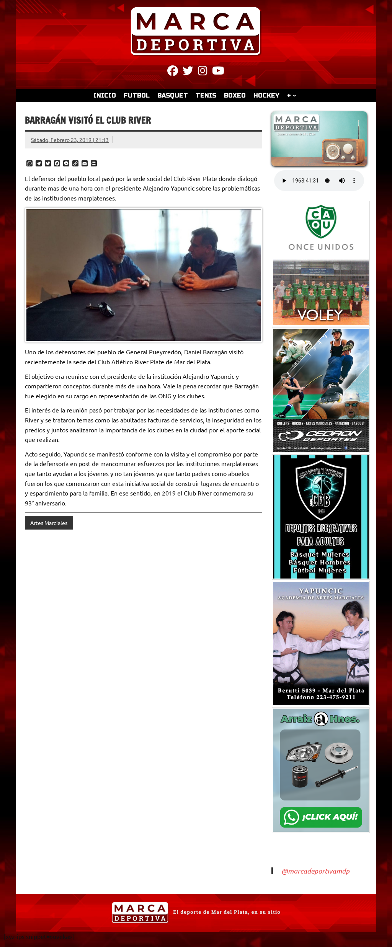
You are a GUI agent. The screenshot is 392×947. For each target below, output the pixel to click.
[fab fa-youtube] (218, 72)
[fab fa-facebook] (172, 72)
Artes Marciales (48, 522)
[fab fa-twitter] (188, 72)
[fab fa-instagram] (202, 72)
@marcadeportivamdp (315, 871)
